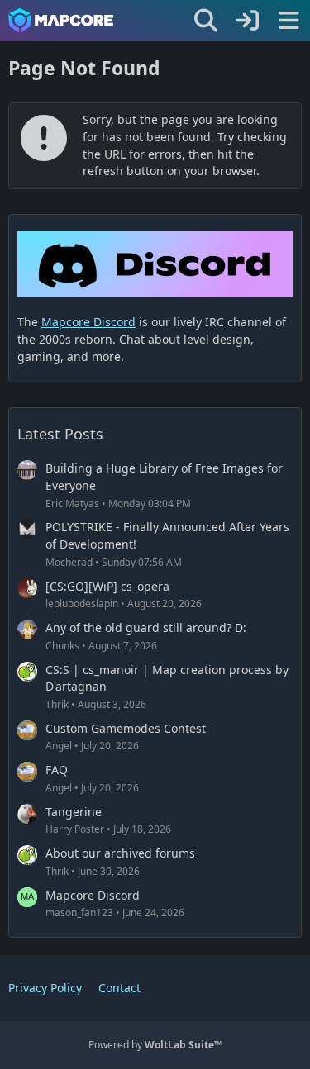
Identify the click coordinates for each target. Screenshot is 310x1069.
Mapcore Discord (92, 895)
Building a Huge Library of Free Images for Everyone (164, 476)
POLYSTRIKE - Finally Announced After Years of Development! (167, 535)
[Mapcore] (61, 20)
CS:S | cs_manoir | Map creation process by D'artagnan (167, 678)
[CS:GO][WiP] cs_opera (107, 586)
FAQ (56, 769)
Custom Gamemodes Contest (125, 728)
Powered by (155, 1045)
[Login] (247, 20)
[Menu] (288, 20)
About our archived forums (120, 853)
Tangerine (73, 812)
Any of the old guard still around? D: (145, 627)
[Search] (205, 20)
